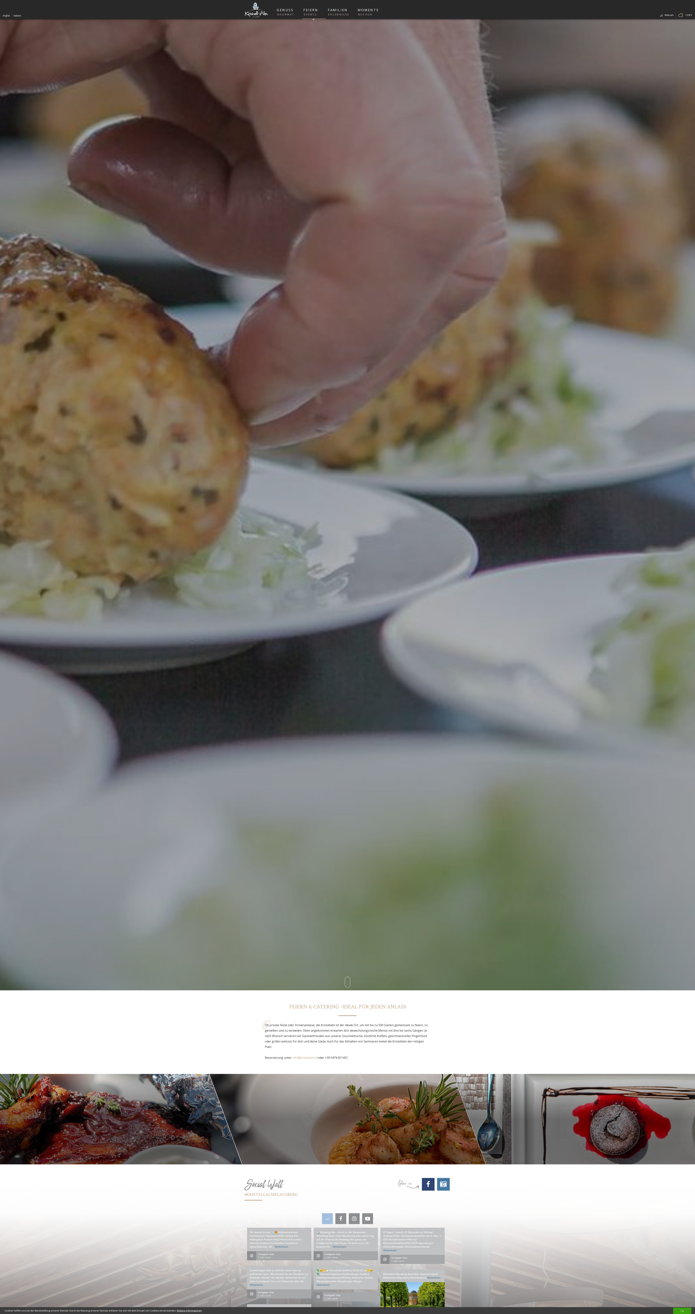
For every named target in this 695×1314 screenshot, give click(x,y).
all (327, 1219)
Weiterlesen (281, 1246)
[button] (285, 9)
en (6, 15)
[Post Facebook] (340, 1218)
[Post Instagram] (354, 1218)
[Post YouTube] (367, 1218)
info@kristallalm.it (305, 1058)
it (17, 15)
